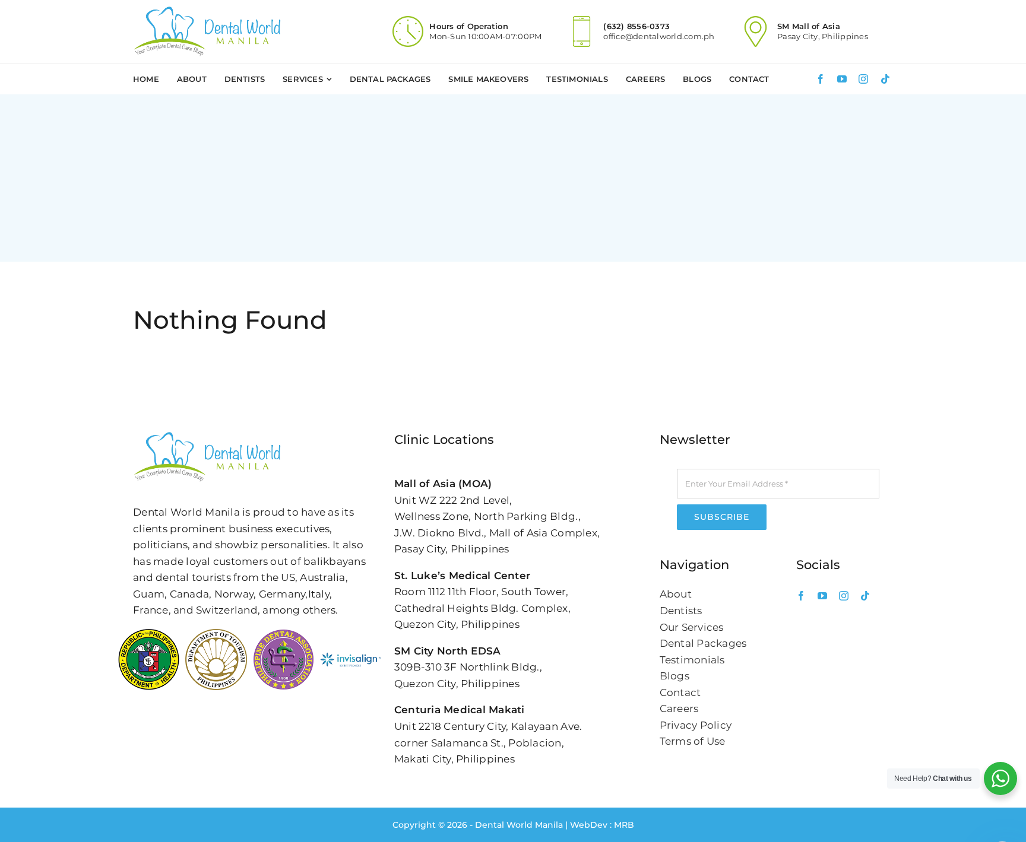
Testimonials (692, 660)
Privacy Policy (696, 725)
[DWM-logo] (207, 11)
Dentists (681, 611)
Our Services (692, 627)
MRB (624, 824)
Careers (679, 708)
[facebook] (820, 79)
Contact (680, 692)
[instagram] (863, 79)
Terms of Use (693, 741)
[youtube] (842, 79)
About (676, 594)
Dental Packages (703, 643)
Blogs (674, 676)
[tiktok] (885, 79)
